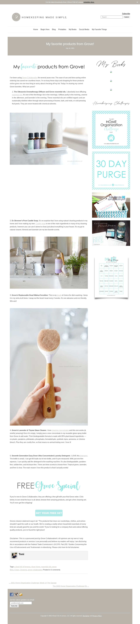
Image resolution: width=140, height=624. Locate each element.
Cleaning (23, 570)
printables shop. (89, 2)
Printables (62, 29)
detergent (83, 456)
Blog (54, 29)
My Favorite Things (99, 29)
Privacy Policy (97, 616)
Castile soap (40, 224)
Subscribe (126, 14)
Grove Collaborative (30, 78)
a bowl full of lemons (22, 567)
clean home (35, 567)
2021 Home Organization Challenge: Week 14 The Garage (32, 583)
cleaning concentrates (60, 430)
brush (59, 295)
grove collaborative (35, 570)
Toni (21, 554)
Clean (16, 570)
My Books (72, 29)
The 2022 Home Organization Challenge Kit (71, 586)
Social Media (84, 29)
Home (35, 29)
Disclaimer (86, 616)
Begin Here (45, 29)
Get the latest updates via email (22, 600)
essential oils (17, 95)
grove (54, 567)
